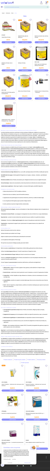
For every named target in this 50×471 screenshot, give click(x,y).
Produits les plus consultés (19, 359)
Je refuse (14, 459)
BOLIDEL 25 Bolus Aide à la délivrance (23, 36)
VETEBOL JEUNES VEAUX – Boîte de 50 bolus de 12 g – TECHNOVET (8, 120)
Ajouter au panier (8, 42)
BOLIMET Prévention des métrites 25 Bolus (41, 36)
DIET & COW (37, 62)
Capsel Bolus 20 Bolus (6, 37)
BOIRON (27, 440)
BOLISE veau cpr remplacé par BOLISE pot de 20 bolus (41, 65)
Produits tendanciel (8, 359)
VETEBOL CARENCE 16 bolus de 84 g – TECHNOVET (41, 92)
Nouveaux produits (41, 359)
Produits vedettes (31, 359)
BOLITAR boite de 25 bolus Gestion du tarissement (8, 93)
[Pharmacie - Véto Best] (7, 2)
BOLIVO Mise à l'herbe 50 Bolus (24, 91)
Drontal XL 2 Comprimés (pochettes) (9, 413)
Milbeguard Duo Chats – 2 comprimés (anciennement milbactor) (12, 443)
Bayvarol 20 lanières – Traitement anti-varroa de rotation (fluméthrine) (36, 385)
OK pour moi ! (27, 462)
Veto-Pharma (4, 382)
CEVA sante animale (30, 411)
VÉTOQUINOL (4, 411)
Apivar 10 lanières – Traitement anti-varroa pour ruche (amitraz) (13, 385)
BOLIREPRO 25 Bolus (21, 62)
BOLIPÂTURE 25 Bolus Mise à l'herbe (7, 63)
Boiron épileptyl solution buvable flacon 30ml (35, 442)
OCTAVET (3, 35)
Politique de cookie (7, 459)
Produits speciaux (25, 362)
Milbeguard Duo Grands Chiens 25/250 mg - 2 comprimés (35, 414)
